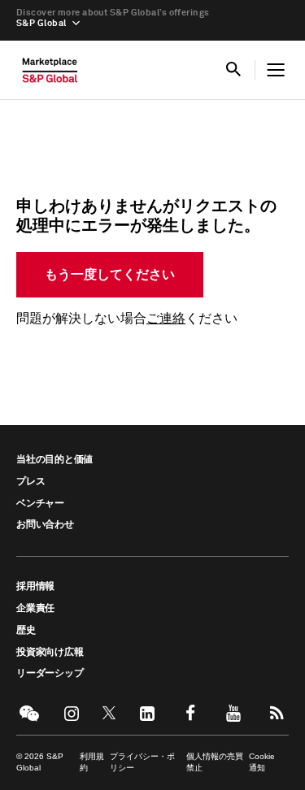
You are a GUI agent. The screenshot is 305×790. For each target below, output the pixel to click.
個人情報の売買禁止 (214, 762)
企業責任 (35, 609)
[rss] (277, 713)
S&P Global (41, 23)
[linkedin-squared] (147, 713)
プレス (30, 482)
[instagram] (71, 713)
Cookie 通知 (262, 762)
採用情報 (35, 587)
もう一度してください (110, 274)
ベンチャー (40, 504)
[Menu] (276, 70)
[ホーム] (50, 74)
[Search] (233, 70)
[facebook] (190, 713)
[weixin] (28, 713)
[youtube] (234, 713)
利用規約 (92, 762)
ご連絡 (165, 318)
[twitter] (108, 713)
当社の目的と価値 (54, 460)
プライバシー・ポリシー (142, 762)
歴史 (26, 631)
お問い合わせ (45, 525)
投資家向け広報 (49, 653)
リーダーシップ (49, 674)
